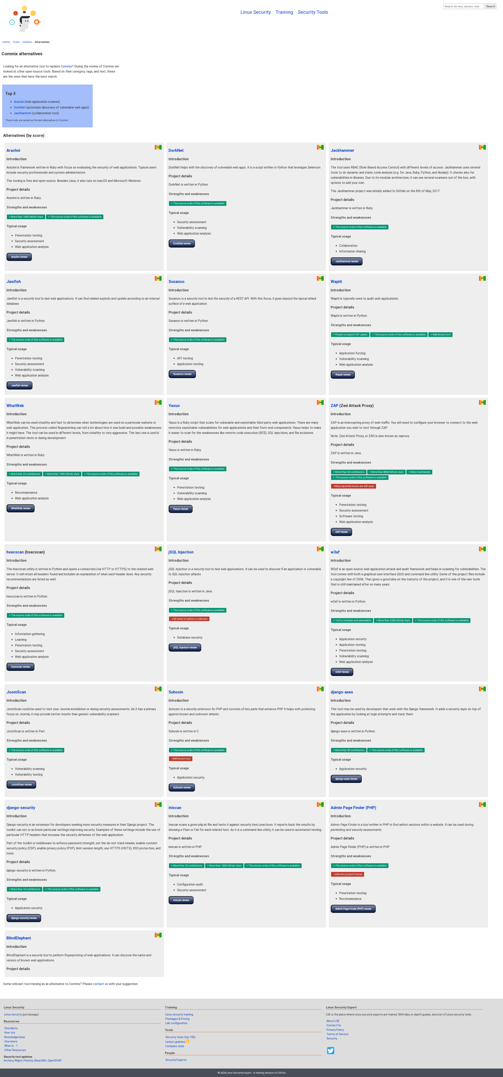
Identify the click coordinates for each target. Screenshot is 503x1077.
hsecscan (15, 552)
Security (332, 1038)
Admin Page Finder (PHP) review (353, 908)
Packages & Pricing (177, 1018)
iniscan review (181, 900)
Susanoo (176, 281)
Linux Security (255, 12)
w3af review (342, 671)
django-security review (24, 918)
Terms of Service (337, 1034)
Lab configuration (176, 1023)
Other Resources (15, 1050)
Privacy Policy (335, 1029)
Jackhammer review (346, 261)
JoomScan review (21, 784)
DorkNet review (182, 243)
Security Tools (313, 12)
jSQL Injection (181, 552)
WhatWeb (15, 405)
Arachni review (19, 256)
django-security (20, 807)
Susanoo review (182, 374)
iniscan (175, 807)
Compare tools (174, 1046)
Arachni (19, 102)
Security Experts (175, 1059)
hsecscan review (20, 666)
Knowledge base (14, 1037)
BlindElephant (18, 938)
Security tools (174, 1037)
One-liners (10, 1041)
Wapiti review (343, 374)
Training (284, 12)
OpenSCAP (54, 1060)
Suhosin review (182, 787)
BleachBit (40, 1060)
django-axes (342, 692)
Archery (8, 1060)
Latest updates (175, 1041)
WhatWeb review (20, 508)
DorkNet (20, 107)
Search (490, 6)
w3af (335, 552)
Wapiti (336, 281)
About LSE (333, 1021)
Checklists (11, 1028)
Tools (16, 42)
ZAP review (341, 531)
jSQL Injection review (185, 647)
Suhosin (176, 692)
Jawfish (13, 281)
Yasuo (174, 405)
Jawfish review (19, 385)
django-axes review (346, 778)
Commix (27, 42)
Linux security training (179, 1014)
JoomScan (16, 692)
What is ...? (10, 1045)
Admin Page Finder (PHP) (353, 807)
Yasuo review (180, 508)
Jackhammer (22, 113)
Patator (28, 1060)
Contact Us (334, 1025)
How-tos (9, 1032)
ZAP (334, 405)
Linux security (13, 1014)
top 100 (189, 1037)
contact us (100, 984)
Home (6, 42)
